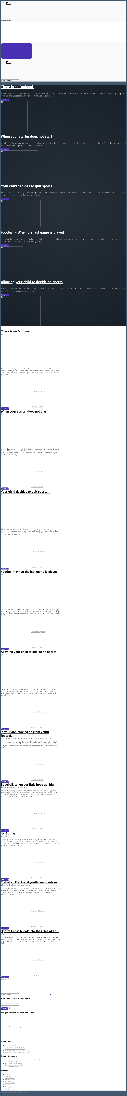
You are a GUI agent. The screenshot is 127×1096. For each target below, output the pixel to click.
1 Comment (35, 975)
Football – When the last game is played (32, 232)
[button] (1, 1094)
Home (8, 2)
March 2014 (8, 1088)
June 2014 (8, 1084)
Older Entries (5, 979)
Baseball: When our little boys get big (27, 784)
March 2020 (8, 1076)
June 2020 (8, 1074)
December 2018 (10, 1079)
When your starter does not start (26, 136)
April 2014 (8, 1086)
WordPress (26, 1092)
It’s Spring (8, 833)
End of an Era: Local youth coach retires (29, 882)
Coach (8, 4)
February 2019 (9, 1078)
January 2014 (9, 1090)
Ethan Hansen (9, 1060)
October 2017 (9, 1081)
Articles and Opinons (38, 391)
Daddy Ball (17, 1062)
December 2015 (10, 1083)
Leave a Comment (37, 407)
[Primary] (16, 51)
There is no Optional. (17, 87)
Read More (5, 100)
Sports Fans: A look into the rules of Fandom (30, 1060)
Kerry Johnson (9, 1065)
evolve (2, 1092)
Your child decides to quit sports (26, 186)
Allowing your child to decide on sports (32, 282)
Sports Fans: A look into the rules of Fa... (30, 931)
